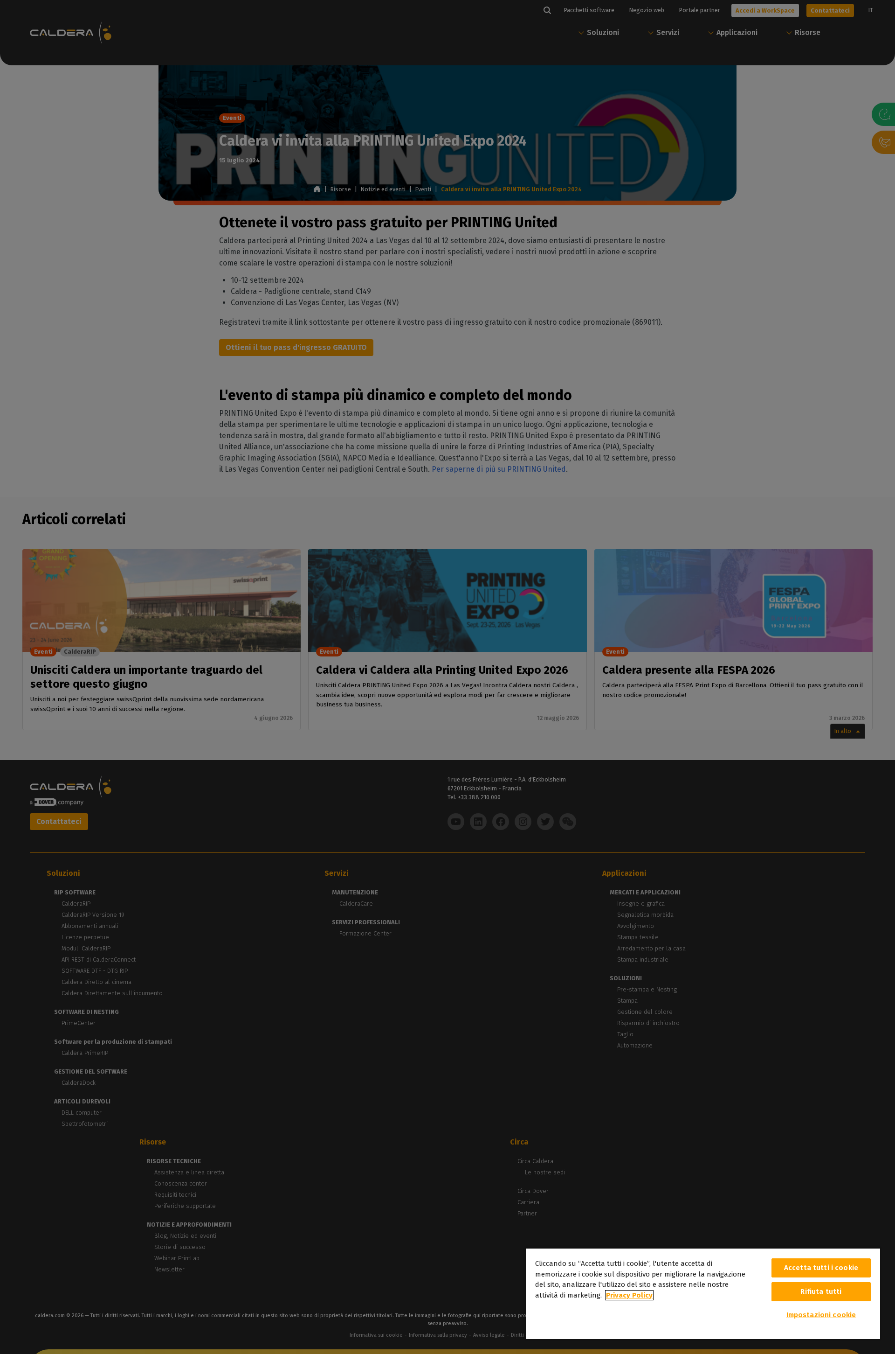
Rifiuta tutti (820, 1291)
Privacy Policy (629, 1295)
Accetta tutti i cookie (821, 1267)
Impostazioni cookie (821, 1315)
